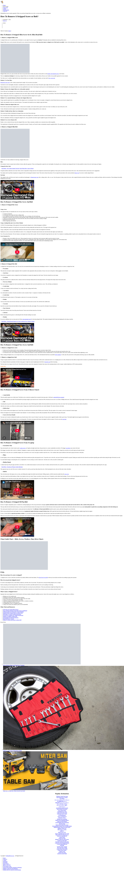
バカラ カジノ (62, 806)
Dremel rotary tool (34, 177)
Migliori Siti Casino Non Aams (62, 824)
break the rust (47, 361)
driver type (77, 172)
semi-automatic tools (27, 319)
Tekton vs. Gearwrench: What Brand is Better (12, 750)
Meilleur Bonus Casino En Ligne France (62, 827)
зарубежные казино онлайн (62, 808)
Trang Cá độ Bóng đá (62, 816)
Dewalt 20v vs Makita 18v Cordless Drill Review (13, 615)
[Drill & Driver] (7, 3)
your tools (64, 419)
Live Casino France (62, 810)
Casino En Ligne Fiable (62, 853)
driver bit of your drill (43, 577)
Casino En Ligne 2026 (62, 840)
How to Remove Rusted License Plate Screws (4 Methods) (15, 610)
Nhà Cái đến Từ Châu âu (62, 809)
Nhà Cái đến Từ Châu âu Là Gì (62, 834)
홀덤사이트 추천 (7, 865)
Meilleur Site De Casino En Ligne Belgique (12, 869)
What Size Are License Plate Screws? (10, 609)
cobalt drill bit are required (58, 397)
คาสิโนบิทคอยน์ (62, 815)
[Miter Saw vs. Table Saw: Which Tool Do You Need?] (35, 789)
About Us (5, 859)
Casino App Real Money (62, 821)
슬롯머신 (62, 831)
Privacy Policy (6, 863)
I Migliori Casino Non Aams (62, 796)
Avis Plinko (62, 798)
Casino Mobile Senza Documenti (62, 822)
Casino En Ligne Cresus (62, 813)
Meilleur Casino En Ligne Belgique (10, 868)
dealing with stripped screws (53, 73)
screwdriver (68, 448)
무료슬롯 (62, 845)
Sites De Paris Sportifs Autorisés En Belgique (12, 867)
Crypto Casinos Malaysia (62, 844)
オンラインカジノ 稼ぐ (62, 805)
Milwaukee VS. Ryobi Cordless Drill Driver (12, 614)
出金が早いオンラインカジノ (62, 802)
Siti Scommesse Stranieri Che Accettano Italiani (62, 826)
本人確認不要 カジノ (62, 801)
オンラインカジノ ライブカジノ (62, 799)
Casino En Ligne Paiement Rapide (62, 842)
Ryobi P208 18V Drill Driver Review (10, 617)
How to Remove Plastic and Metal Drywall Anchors (13, 665)
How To (5, 20)
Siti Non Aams (62, 823)
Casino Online (62, 837)
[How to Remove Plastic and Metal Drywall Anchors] (42, 664)
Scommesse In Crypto (62, 811)
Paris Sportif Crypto (7, 866)
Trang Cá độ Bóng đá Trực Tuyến (62, 833)
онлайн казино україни (62, 846)
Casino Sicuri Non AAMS (62, 849)
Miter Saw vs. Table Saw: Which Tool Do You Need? (14, 790)
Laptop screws (23, 448)
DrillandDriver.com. (10, 855)
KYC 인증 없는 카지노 (62, 804)
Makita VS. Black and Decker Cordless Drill (12, 620)
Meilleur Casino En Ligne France (62, 839)
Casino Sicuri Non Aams (62, 812)
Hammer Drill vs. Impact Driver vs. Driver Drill (13, 613)
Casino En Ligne (62, 838)
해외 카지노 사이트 (62, 829)
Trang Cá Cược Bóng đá (62, 836)
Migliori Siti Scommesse (62, 819)
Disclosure (5, 861)
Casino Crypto (62, 851)
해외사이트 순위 (62, 832)
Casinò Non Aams (62, 852)
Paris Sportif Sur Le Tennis (62, 797)
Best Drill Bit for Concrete (8, 618)
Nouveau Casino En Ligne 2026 (62, 841)
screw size (67, 474)
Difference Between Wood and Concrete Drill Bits (13, 611)
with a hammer (58, 354)
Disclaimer (5, 862)
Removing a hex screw (5, 82)
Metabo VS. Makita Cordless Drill (10, 616)
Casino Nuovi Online (62, 850)
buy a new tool (52, 78)
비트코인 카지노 (62, 817)
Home (4, 858)
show (10, 30)
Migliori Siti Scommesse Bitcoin (62, 820)
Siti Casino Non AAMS (62, 847)
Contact (4, 860)
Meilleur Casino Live (62, 828)
